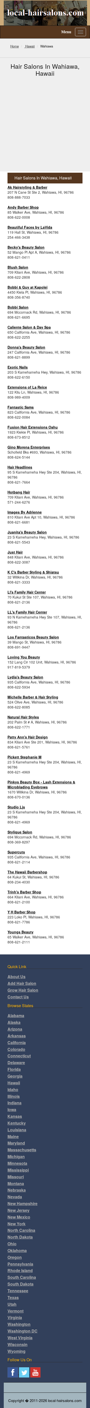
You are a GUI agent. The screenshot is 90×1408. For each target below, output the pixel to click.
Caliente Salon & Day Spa (29, 327)
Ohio (12, 1244)
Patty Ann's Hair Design (28, 736)
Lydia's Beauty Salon (25, 677)
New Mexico (19, 1217)
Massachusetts (22, 1150)
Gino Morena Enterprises (29, 447)
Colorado (16, 1049)
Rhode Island (20, 1270)
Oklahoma (17, 1250)
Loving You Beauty (24, 657)
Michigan (16, 1156)
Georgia (15, 1076)
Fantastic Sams (21, 407)
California (17, 1042)
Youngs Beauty (21, 931)
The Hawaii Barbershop (27, 871)
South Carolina (22, 1277)
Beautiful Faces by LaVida (30, 227)
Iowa (12, 1109)
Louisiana (17, 1130)
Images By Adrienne (25, 512)
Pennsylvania (20, 1264)
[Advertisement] (45, 124)
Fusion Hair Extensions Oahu (33, 427)
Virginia (15, 1317)
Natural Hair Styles (23, 716)
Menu (66, 32)
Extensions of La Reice (27, 387)
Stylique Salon (20, 831)
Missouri (16, 1177)
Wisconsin (18, 1344)
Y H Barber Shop (22, 911)
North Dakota (20, 1237)
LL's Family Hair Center (27, 612)
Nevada (15, 1197)
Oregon (15, 1257)
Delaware (16, 1062)
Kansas (15, 1116)
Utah (12, 1304)
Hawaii (14, 1083)
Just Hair (15, 552)
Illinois (14, 1096)
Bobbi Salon (18, 307)
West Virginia (20, 1338)
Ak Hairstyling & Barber (27, 187)
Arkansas (17, 1036)
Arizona (15, 1029)
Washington (19, 1324)
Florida (14, 1069)
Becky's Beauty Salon (26, 247)
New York (17, 1224)
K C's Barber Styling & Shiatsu (33, 572)
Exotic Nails (18, 367)
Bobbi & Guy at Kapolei (28, 287)
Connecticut (19, 1056)
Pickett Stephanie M (25, 756)
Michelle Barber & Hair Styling (33, 697)
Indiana (15, 1103)
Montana (16, 1183)
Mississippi (18, 1170)
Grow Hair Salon (23, 990)
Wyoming (17, 1351)
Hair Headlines (20, 467)
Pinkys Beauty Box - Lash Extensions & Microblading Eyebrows (41, 784)
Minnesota (17, 1163)
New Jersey (19, 1210)
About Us (17, 976)
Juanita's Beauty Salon (27, 532)
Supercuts (16, 851)
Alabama (16, 1015)
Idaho (13, 1089)
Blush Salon (18, 267)
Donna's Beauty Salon (26, 347)
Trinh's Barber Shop (24, 891)
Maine (13, 1136)
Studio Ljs (16, 806)
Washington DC (23, 1331)
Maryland (16, 1143)
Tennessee (18, 1291)
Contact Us (18, 997)
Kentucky (17, 1123)
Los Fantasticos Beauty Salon (33, 637)
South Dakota (21, 1284)
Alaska (14, 1022)
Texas (13, 1297)
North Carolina (21, 1230)
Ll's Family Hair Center (27, 592)
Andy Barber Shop (23, 207)
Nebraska (17, 1190)
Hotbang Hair (19, 492)
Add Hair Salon (22, 983)
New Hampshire (23, 1203)
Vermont (16, 1311)
